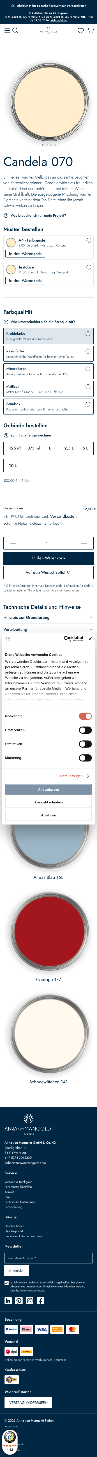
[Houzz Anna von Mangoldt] (8, 1300)
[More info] (89, 240)
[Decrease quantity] (13, 543)
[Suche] (15, 30)
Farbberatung (13, 1207)
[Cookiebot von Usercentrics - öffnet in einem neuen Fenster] (63, 639)
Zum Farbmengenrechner (31, 435)
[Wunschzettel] (80, 30)
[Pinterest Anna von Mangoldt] (19, 1300)
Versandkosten (63, 516)
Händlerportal (14, 1231)
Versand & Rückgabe (18, 1182)
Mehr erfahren (59, 20)
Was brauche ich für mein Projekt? (38, 215)
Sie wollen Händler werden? (23, 1236)
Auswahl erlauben (48, 802)
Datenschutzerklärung (32, 1291)
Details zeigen (71, 776)
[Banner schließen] (90, 638)
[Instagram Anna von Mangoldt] (29, 1300)
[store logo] (48, 30)
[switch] (85, 730)
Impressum (11, 1426)
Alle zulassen (48, 789)
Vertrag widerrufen (28, 1402)
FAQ (7, 1197)
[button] (42, 144)
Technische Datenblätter (20, 1202)
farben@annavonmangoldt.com (25, 1162)
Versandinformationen (65, 590)
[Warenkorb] (90, 30)
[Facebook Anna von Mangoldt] (40, 1300)
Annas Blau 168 (48, 877)
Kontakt (9, 1192)
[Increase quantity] (84, 543)
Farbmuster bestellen (18, 1186)
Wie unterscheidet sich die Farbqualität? (43, 321)
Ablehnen (48, 815)
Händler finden (14, 1226)
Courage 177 (48, 979)
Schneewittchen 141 (48, 1082)
